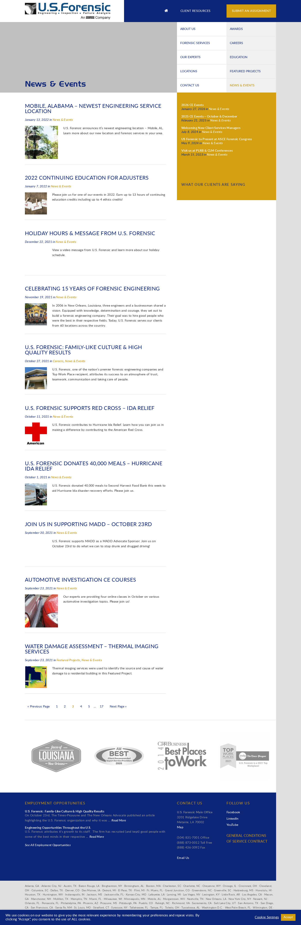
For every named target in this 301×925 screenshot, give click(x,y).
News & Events (242, 85)
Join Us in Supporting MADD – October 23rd (88, 524)
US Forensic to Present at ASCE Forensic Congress (216, 139)
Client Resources (195, 11)
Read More (118, 820)
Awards (236, 28)
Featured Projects (245, 71)
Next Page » (118, 706)
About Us (187, 28)
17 (102, 706)
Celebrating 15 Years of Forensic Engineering (92, 289)
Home (166, 11)
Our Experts (190, 57)
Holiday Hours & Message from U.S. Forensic (90, 233)
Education (238, 57)
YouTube (232, 824)
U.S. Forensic (71, 8)
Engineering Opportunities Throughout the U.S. (58, 827)
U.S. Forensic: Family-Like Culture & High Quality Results (64, 811)
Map (180, 827)
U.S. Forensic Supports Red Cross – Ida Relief (90, 408)
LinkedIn (233, 818)
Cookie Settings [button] (267, 917)
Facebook (233, 812)
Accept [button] (288, 917)
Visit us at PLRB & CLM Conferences (207, 150)
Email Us (183, 858)
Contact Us (189, 85)
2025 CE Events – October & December (209, 116)
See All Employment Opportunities (48, 845)
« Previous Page (39, 706)
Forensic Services (195, 43)
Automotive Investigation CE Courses (80, 580)
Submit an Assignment (251, 11)
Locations (188, 71)
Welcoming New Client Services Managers (210, 128)
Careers (236, 43)
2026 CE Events (192, 105)
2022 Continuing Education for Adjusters (87, 178)
